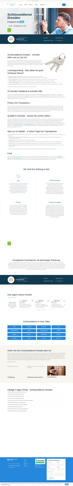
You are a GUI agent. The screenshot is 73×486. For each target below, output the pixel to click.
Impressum (25, 466)
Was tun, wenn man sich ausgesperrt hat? (16, 398)
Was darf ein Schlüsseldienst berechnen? (16, 396)
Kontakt (36, 4)
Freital (29, 334)
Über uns (31, 4)
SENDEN (50, 478)
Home (21, 4)
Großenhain (44, 334)
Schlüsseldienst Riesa (29, 124)
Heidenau (58, 334)
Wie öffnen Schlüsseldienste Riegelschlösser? (17, 402)
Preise (25, 4)
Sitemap (25, 464)
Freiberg (14, 334)
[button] (20, 305)
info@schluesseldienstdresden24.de (14, 465)
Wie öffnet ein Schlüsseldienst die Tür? (15, 406)
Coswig (29, 330)
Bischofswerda (14, 330)
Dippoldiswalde (43, 330)
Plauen (29, 338)
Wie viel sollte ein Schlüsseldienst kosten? (16, 394)
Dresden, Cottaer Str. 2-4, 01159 (13, 463)
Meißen (14, 338)
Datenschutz (42, 4)
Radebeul (44, 326)
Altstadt (44, 338)
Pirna (14, 326)
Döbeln (58, 330)
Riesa (58, 326)
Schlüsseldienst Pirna (18, 124)
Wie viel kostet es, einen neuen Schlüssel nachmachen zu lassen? (20, 400)
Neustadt (58, 338)
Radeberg (29, 326)
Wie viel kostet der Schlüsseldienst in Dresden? (17, 392)
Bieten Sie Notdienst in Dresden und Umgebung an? (18, 408)
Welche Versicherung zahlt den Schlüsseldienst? (17, 404)
